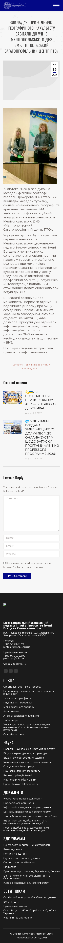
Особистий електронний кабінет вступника (29, 897)
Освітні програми (13, 734)
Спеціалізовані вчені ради (18, 766)
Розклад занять (12, 849)
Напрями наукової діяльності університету (29, 748)
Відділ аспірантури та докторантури (25, 753)
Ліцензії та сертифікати (17, 698)
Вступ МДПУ (11, 901)
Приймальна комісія (15, 906)
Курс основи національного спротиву (26, 882)
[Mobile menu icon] (56, 5)
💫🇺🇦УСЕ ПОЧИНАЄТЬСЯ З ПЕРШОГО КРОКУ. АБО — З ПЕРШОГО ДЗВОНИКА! (40, 400)
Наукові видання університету (21, 770)
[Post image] (12, 397)
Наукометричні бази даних (19, 779)
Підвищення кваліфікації (17, 702)
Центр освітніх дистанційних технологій (27, 844)
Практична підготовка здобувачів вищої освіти (31, 871)
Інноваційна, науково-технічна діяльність (27, 762)
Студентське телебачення (19, 862)
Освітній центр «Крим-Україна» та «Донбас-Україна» (29, 912)
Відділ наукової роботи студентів (23, 757)
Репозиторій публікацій (17, 775)
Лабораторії (10, 720)
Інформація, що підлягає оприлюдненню (27, 807)
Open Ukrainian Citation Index (20, 784)
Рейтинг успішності (15, 853)
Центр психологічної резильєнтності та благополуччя (26, 877)
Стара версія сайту (14, 663)
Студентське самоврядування (21, 858)
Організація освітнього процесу (22, 686)
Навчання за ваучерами (17, 917)
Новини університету (36, 364)
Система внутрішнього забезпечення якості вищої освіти (29, 692)
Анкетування (11, 711)
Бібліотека (9, 866)
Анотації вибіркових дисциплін (21, 715)
